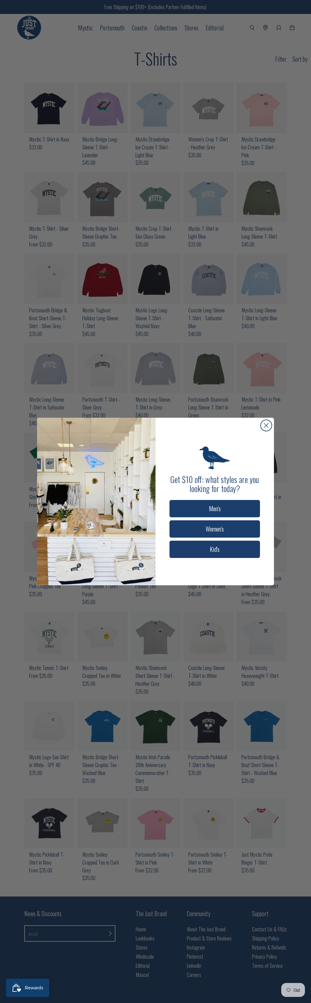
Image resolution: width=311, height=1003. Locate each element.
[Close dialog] (266, 425)
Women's (215, 528)
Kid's (215, 549)
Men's (215, 508)
